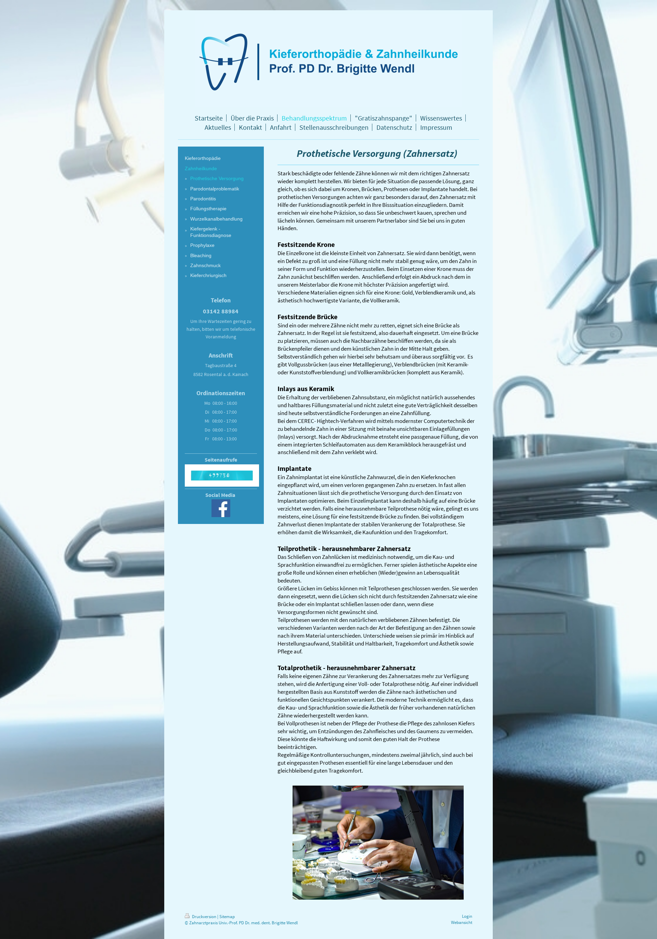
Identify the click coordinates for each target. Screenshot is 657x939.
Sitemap (227, 916)
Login (467, 916)
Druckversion (204, 916)
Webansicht (461, 922)
